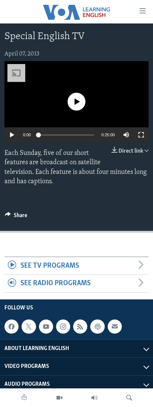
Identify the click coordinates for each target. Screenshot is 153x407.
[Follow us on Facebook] (11, 326)
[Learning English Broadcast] (94, 397)
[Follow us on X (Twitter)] (29, 326)
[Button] (16, 217)
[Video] (59, 397)
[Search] (129, 397)
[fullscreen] (141, 134)
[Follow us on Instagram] (63, 326)
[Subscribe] (115, 326)
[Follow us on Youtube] (46, 326)
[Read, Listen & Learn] (24, 397)
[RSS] (80, 326)
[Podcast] (97, 326)
